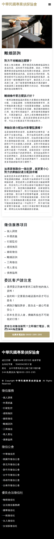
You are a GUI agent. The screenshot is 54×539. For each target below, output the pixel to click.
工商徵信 (12, 262)
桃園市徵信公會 (11, 459)
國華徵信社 (9, 510)
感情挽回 (12, 246)
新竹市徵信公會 (11, 469)
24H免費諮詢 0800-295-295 (19, 372)
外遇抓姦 (12, 236)
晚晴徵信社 (9, 499)
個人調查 (12, 231)
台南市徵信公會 (11, 485)
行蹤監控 (12, 241)
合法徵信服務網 (11, 505)
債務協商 (12, 272)
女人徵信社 (9, 520)
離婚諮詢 (12, 53)
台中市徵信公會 (11, 475)
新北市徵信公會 (11, 464)
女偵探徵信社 (10, 526)
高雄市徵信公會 (11, 480)
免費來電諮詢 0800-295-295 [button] (27, 334)
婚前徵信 (12, 251)
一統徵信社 (9, 515)
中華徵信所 (9, 454)
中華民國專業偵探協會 (21, 352)
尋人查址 (12, 267)
